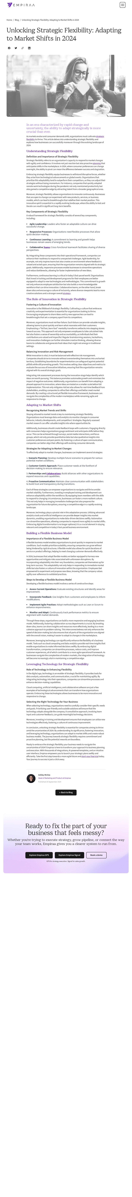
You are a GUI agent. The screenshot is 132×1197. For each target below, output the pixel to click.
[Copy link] (22, 48)
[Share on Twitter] (15, 48)
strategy (67, 293)
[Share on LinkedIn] (29, 48)
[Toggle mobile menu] (122, 5)
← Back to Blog (66, 792)
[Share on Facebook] (9, 48)
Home (9, 20)
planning (97, 163)
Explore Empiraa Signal (69, 855)
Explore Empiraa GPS (39, 855)
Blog (17, 20)
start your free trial (89, 756)
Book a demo (96, 855)
